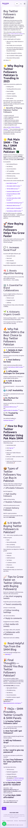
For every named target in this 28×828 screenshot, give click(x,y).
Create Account (9, 820)
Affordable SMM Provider (13, 186)
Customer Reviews (8, 420)
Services (16, 820)
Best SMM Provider (12, 183)
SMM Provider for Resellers (14, 208)
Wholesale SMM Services (13, 205)
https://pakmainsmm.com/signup (12, 703)
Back (4, 808)
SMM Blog (7, 654)
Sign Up (11, 448)
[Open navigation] (24, 3)
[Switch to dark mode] (21, 3)
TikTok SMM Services (12, 188)
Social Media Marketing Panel (14, 202)
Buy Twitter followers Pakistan (15, 33)
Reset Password (22, 820)
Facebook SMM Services (13, 191)
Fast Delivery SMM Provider (14, 211)
